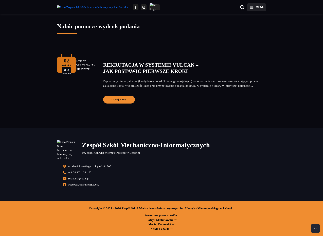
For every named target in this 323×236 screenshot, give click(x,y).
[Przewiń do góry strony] (315, 228)
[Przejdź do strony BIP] (154, 7)
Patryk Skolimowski (160, 220)
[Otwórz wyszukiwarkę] (242, 7)
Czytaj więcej (119, 99)
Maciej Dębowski (160, 224)
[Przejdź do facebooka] (135, 7)
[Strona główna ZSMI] (92, 7)
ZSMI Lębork (160, 228)
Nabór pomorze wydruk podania (98, 26)
